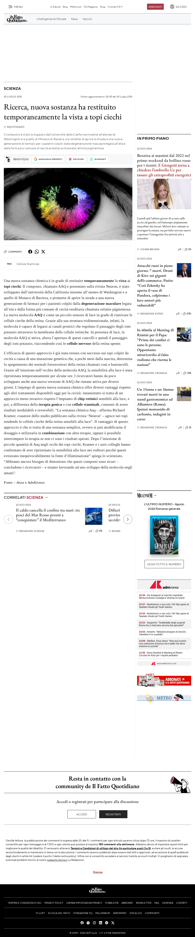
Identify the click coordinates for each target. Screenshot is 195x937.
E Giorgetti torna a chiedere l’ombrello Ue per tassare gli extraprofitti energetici (164, 170)
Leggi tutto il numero (164, 564)
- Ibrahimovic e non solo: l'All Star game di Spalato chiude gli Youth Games (164, 605)
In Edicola (55, 7)
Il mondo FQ (114, 6)
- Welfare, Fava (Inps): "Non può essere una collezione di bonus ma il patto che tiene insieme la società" (162, 644)
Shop (102, 7)
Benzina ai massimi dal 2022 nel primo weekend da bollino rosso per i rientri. (164, 160)
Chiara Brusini (148, 249)
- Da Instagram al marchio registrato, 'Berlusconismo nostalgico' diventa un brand (162, 596)
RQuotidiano (14, 126)
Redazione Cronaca (152, 373)
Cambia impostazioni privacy (84, 902)
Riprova (97, 872)
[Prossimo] (127, 519)
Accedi (81, 814)
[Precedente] (8, 519)
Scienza (12, 88)
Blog (65, 7)
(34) (189, 373)
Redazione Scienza (30, 531)
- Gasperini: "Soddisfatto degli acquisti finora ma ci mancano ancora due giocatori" (162, 624)
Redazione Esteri (150, 313)
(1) (190, 427)
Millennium (76, 7)
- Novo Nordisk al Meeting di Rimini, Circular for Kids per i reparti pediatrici (161, 654)
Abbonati (155, 6)
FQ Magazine (91, 7)
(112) (189, 313)
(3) (189, 249)
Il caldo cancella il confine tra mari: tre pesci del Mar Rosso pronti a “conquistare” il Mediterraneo (48, 515)
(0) (100, 530)
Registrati (113, 814)
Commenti (15, 251)
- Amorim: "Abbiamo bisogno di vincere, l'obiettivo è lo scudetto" (162, 633)
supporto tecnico (57, 859)
